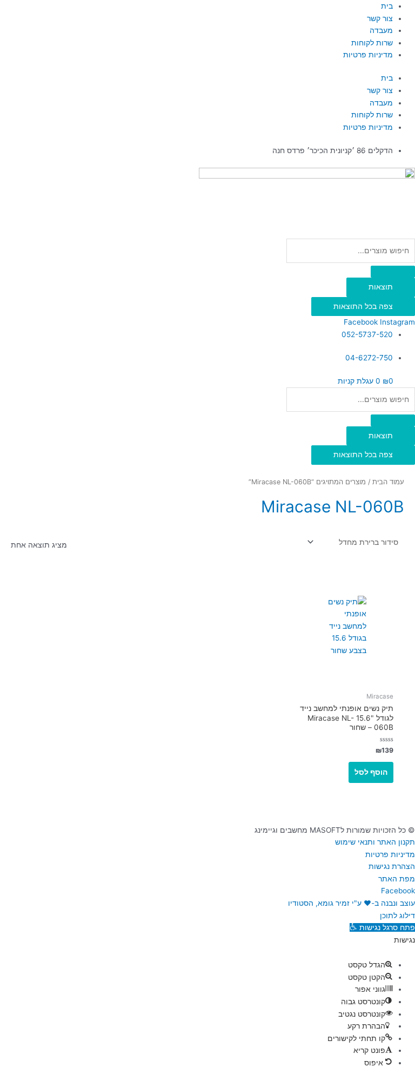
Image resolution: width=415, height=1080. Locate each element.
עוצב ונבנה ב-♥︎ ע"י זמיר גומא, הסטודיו (351, 903)
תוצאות (381, 286)
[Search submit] (393, 272)
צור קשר (380, 18)
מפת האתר (396, 878)
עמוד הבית (388, 482)
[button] (382, 927)
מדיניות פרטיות (368, 54)
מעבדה (381, 30)
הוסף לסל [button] (370, 772)
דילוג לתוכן (397, 915)
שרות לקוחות (372, 42)
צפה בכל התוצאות (363, 306)
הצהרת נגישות (392, 866)
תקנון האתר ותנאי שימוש (375, 842)
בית (387, 6)
